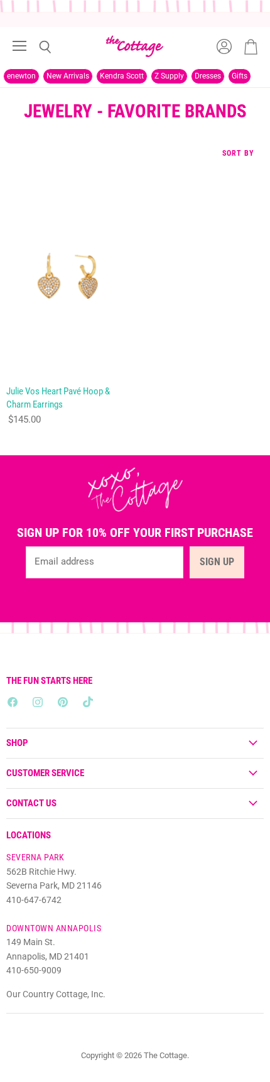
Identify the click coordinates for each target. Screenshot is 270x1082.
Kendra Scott (122, 76)
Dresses (208, 76)
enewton (21, 76)
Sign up (217, 562)
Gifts (239, 76)
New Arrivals (67, 76)
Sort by (238, 153)
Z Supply (169, 76)
